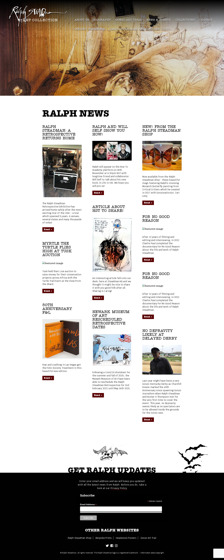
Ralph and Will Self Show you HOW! (110, 130)
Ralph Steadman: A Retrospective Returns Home (58, 132)
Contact (206, 20)
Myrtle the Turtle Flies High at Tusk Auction (57, 249)
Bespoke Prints (104, 537)
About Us (82, 20)
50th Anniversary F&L (57, 309)
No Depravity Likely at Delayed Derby (159, 335)
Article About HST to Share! (108, 209)
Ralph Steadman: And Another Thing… (141, 29)
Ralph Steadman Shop (79, 537)
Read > (48, 229)
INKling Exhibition (90, 29)
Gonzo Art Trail (129, 20)
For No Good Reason (156, 219)
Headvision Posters (126, 537)
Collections (185, 20)
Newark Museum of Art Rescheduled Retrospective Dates (111, 319)
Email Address (88, 504)
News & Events (158, 20)
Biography (102, 20)
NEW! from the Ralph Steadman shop (161, 130)
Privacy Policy (118, 488)
